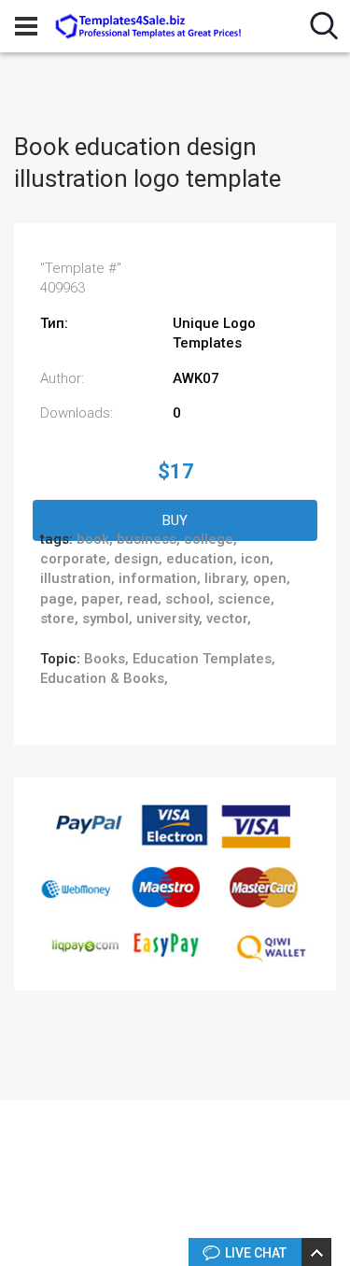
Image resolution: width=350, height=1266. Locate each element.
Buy (175, 520)
